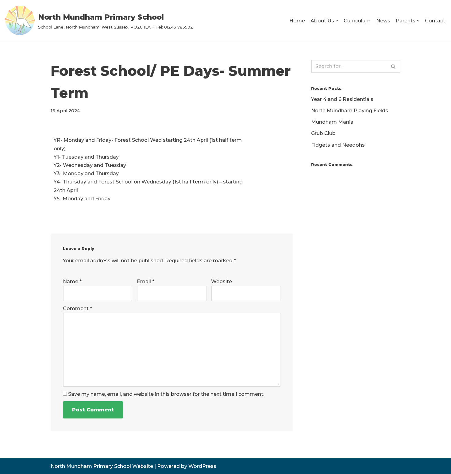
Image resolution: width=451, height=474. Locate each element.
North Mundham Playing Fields (349, 111)
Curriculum (357, 21)
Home (297, 21)
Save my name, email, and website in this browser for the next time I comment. (166, 394)
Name (72, 281)
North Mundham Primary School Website (102, 466)
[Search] (393, 66)
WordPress (202, 466)
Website (221, 281)
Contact (435, 21)
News (383, 21)
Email (145, 281)
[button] (337, 21)
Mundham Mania (332, 122)
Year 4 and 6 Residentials (342, 99)
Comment (77, 308)
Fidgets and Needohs (338, 145)
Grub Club (323, 133)
